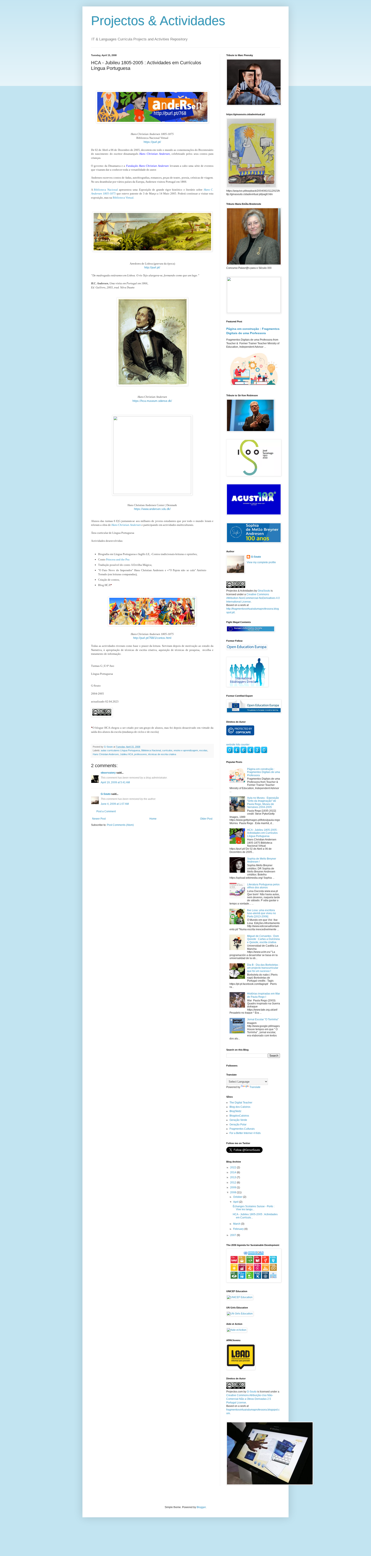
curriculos (167, 750)
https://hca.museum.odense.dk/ (152, 400)
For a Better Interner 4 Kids (245, 1133)
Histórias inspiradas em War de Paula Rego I (263, 995)
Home (153, 818)
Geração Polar (238, 1124)
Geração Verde (238, 1119)
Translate (254, 1087)
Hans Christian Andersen (126, 524)
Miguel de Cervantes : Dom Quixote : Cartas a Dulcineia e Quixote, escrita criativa (263, 939)
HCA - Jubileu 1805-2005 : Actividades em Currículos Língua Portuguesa (262, 833)
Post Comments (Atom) (120, 824)
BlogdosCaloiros (239, 1115)
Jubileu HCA (126, 754)
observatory (108, 772)
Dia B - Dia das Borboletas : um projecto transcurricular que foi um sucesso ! (263, 968)
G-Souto (106, 794)
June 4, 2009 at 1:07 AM (115, 803)
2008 (233, 1192)
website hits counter (237, 744)
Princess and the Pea (117, 559)
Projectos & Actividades (158, 21)
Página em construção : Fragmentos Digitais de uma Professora (263, 772)
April (236, 1201)
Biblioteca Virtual (123, 197)
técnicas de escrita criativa (162, 754)
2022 (233, 1167)
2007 (233, 1235)
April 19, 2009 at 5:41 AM (115, 782)
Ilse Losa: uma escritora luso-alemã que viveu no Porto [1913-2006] (261, 913)
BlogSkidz (235, 1111)
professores (140, 754)
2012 (233, 1182)
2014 (233, 1172)
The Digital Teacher (241, 1102)
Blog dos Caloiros (240, 1106)
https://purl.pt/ (152, 142)
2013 (233, 1177)
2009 (233, 1187)
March (237, 1223)
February (238, 1228)
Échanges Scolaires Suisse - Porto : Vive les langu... (253, 1208)
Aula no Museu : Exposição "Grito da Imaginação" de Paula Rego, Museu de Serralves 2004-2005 (263, 802)
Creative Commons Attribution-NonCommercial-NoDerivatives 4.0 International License (253, 598)
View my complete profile (261, 562)
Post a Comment (106, 811)
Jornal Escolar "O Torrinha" (262, 1019)
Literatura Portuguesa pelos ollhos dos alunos (263, 886)
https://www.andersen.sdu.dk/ (152, 509)
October (238, 1196)
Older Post (206, 818)
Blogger (201, 1507)
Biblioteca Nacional (106, 189)
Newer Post (99, 818)
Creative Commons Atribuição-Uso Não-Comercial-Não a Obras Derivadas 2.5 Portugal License (249, 1399)
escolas (203, 750)
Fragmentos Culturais (242, 1128)
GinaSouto (264, 590)
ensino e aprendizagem (186, 750)
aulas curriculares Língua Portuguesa (120, 750)
